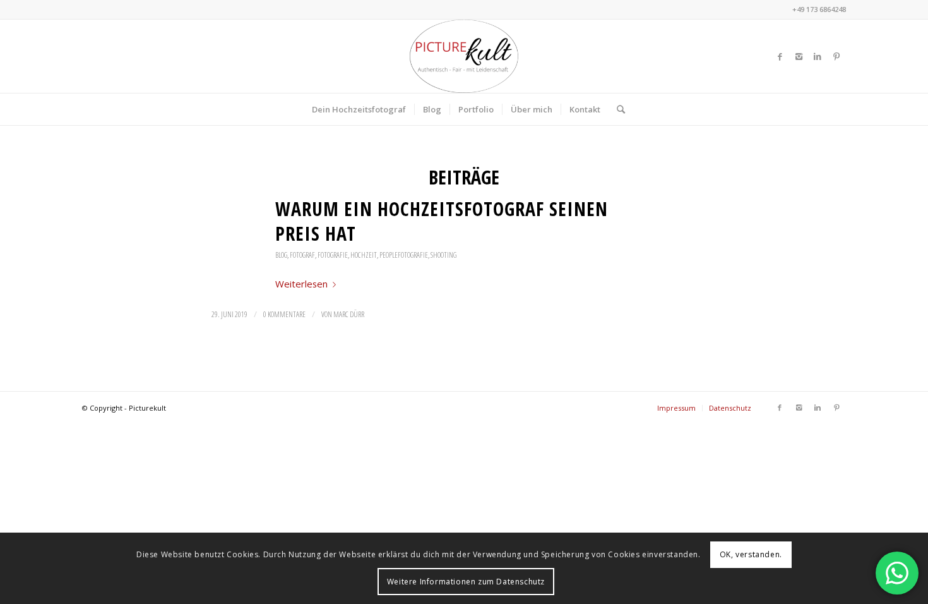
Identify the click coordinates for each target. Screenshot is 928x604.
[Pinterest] (836, 56)
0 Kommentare (284, 314)
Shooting (443, 255)
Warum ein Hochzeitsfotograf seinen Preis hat (441, 221)
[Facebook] (779, 56)
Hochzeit (363, 255)
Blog (281, 255)
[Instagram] (798, 56)
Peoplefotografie (403, 255)
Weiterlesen (301, 283)
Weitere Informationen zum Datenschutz (466, 581)
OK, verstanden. (751, 554)
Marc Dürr (348, 314)
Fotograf (302, 255)
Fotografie (333, 255)
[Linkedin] (817, 56)
